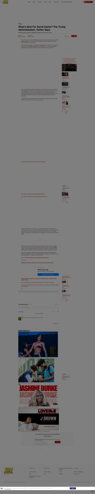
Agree (73, 488)
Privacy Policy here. (8, 489)
